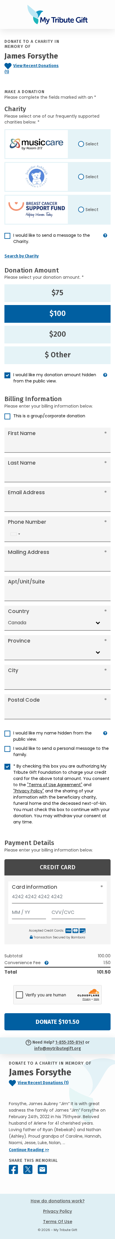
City (13, 670)
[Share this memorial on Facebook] (13, 1169)
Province (19, 640)
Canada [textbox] (17, 622)
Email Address (26, 492)
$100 (58, 313)
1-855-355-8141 (69, 1042)
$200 (57, 334)
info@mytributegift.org (57, 1048)
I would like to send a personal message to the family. (61, 751)
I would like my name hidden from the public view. (52, 736)
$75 (57, 292)
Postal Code (24, 699)
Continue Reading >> (29, 1149)
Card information (34, 887)
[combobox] (15, 534)
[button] (105, 241)
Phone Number (27, 522)
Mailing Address (28, 552)
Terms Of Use (57, 1222)
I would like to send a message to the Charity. (51, 238)
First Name (22, 433)
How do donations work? (58, 1201)
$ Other (57, 355)
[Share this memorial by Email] (42, 1169)
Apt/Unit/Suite (26, 581)
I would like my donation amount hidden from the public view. (54, 378)
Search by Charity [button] (21, 256)
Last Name (22, 462)
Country (18, 611)
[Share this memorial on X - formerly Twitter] (27, 1169)
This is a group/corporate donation (49, 416)
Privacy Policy (57, 1211)
